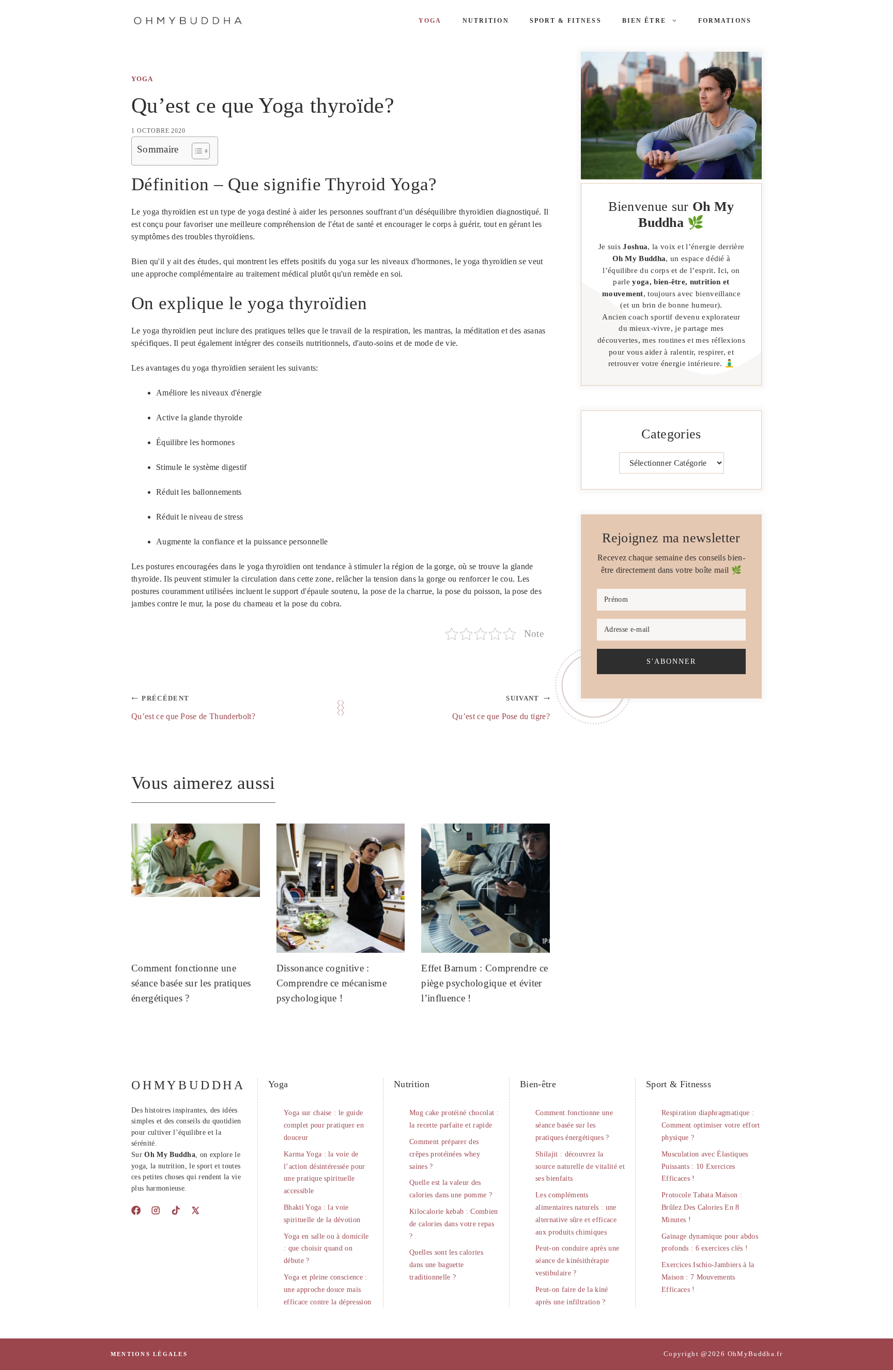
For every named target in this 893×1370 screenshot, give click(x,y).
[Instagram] (155, 1210)
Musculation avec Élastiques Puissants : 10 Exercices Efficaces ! (704, 1166)
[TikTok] (175, 1210)
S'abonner (671, 661)
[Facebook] (136, 1210)
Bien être (644, 20)
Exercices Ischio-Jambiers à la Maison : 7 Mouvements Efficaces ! (708, 1277)
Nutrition (486, 20)
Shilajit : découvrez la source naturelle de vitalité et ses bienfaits (580, 1166)
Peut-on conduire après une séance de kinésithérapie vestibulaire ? (577, 1260)
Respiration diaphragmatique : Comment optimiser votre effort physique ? (710, 1125)
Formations (724, 20)
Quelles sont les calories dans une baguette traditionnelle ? (446, 1265)
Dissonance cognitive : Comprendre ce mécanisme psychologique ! (331, 983)
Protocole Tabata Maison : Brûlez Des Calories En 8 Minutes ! (701, 1207)
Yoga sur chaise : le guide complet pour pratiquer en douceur (324, 1125)
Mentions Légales (149, 1354)
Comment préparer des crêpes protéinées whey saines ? (444, 1154)
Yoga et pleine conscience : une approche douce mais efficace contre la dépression (327, 1289)
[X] (195, 1210)
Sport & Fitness (566, 20)
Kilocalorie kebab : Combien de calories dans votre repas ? (453, 1224)
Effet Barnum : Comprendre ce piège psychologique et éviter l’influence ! (484, 983)
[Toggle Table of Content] (195, 151)
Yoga (430, 20)
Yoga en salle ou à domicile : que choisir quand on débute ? (326, 1248)
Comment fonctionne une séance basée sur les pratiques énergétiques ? (191, 983)
